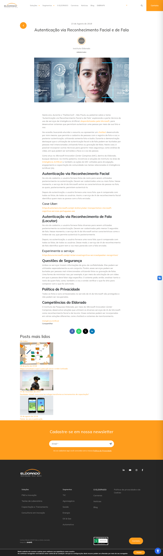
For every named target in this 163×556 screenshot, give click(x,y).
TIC (64, 495)
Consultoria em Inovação (33, 512)
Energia (66, 512)
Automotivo (68, 524)
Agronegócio (69, 501)
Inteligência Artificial (52, 162)
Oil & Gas (67, 518)
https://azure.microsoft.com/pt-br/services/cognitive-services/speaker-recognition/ (80, 255)
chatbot (102, 132)
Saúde (66, 507)
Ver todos (24, 341)
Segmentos (47, 5)
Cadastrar (110, 443)
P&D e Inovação (29, 495)
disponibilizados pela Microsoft (95, 121)
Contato (155, 5)
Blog (92, 5)
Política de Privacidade (102, 451)
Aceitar (139, 552)
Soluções (33, 5)
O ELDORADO (62, 5)
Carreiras (75, 5)
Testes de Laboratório (32, 501)
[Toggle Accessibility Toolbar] (157, 550)
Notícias (84, 5)
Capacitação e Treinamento (35, 507)
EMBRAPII (101, 5)
